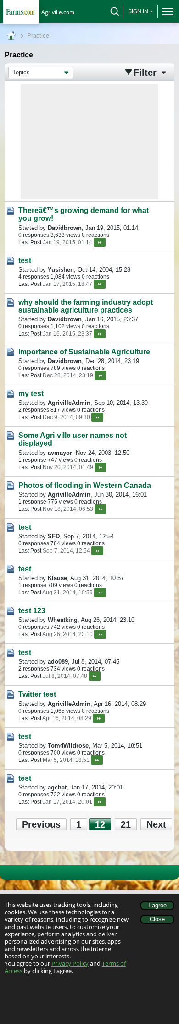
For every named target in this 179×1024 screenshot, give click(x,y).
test (24, 260)
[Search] (115, 11)
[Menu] (165, 11)
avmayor (60, 452)
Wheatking (63, 619)
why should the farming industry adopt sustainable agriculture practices (85, 306)
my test (31, 393)
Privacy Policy (70, 963)
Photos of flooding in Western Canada (84, 485)
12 (100, 824)
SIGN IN (138, 11)
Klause (57, 578)
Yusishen (61, 269)
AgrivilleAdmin (69, 402)
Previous (41, 824)
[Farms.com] (21, 11)
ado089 (58, 661)
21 (126, 824)
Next (156, 824)
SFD (54, 536)
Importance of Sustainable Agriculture (84, 352)
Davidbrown (65, 227)
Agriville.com (57, 12)
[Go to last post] (100, 242)
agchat (57, 787)
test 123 (31, 611)
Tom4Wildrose (68, 745)
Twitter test (37, 694)
